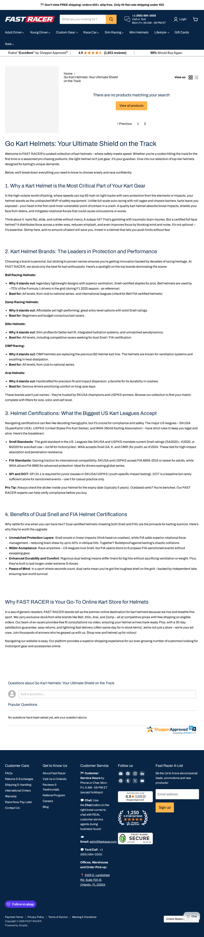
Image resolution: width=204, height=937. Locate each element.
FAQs (9, 773)
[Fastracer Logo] (30, 19)
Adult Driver (13, 32)
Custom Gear (66, 32)
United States (179, 918)
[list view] (196, 77)
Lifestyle (160, 32)
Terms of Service (58, 917)
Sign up (165, 807)
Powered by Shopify (16, 925)
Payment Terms (14, 917)
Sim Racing (113, 32)
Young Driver (39, 32)
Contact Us (12, 807)
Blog (46, 806)
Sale (8, 44)
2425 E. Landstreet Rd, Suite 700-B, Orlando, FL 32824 (95, 880)
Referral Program (54, 795)
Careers (48, 801)
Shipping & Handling (18, 784)
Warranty (11, 796)
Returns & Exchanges (19, 779)
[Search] (111, 19)
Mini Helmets (138, 32)
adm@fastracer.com (103, 841)
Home (68, 73)
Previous (125, 123)
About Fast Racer (54, 773)
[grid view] (190, 77)
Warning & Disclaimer (84, 917)
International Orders (18, 790)
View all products (131, 105)
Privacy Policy (35, 917)
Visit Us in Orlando (55, 779)
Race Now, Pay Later (18, 802)
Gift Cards (182, 32)
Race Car (90, 32)
